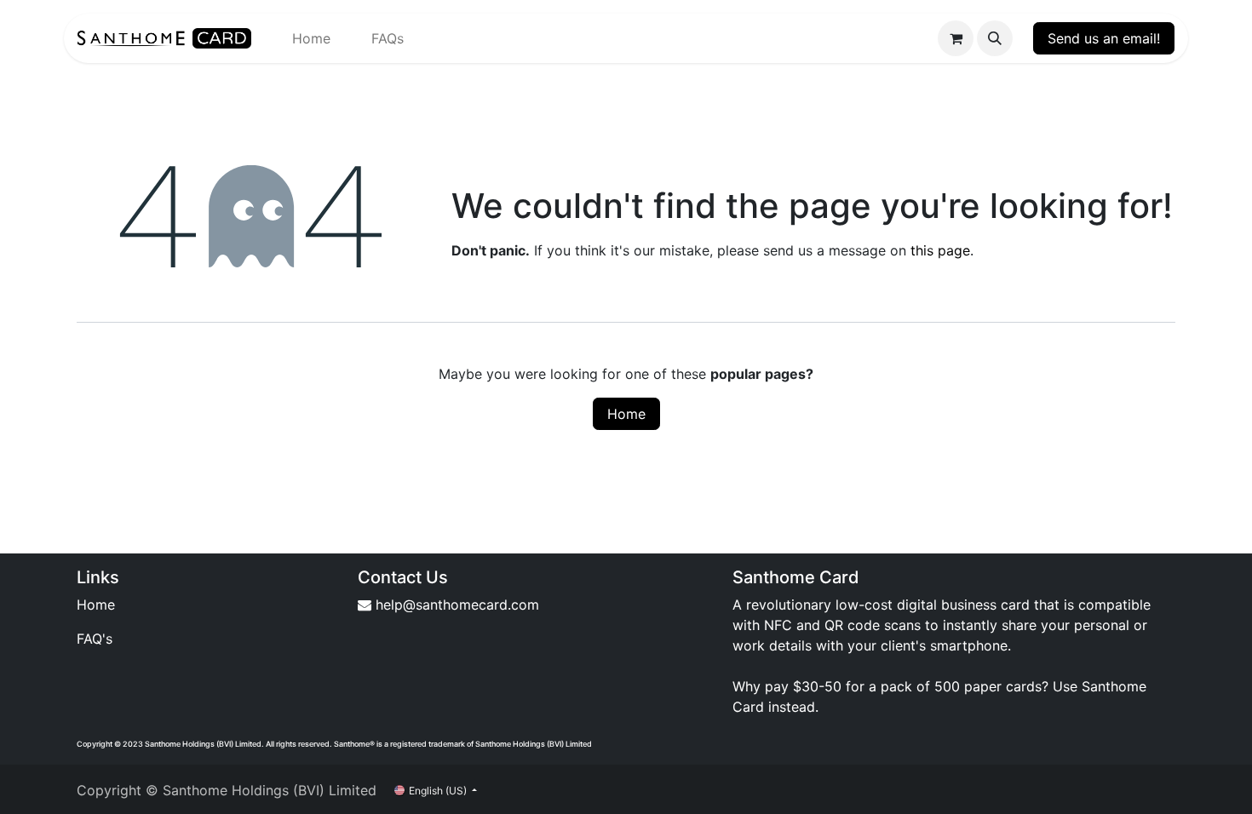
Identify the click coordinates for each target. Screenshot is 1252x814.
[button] (995, 38)
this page (940, 250)
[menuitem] (311, 38)
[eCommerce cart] (955, 38)
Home (626, 413)
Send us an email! (1104, 38)
